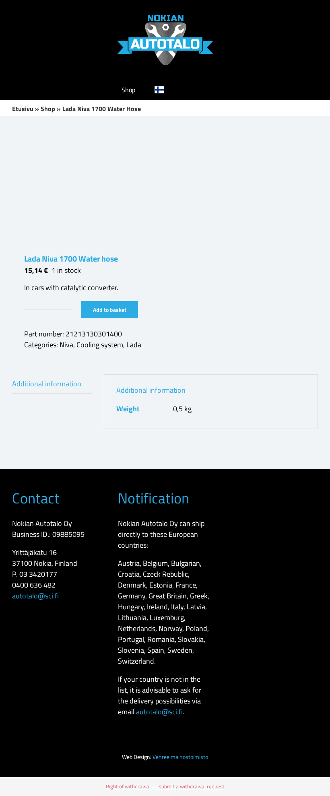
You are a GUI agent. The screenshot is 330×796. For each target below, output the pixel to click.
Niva (66, 344)
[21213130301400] (85, 184)
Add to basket (109, 309)
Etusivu (22, 108)
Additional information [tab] (46, 383)
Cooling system (99, 344)
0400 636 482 (34, 584)
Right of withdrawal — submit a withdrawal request (165, 786)
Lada (133, 344)
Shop (48, 108)
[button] (196, 90)
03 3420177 (38, 574)
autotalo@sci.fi (35, 595)
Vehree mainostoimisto (180, 757)
